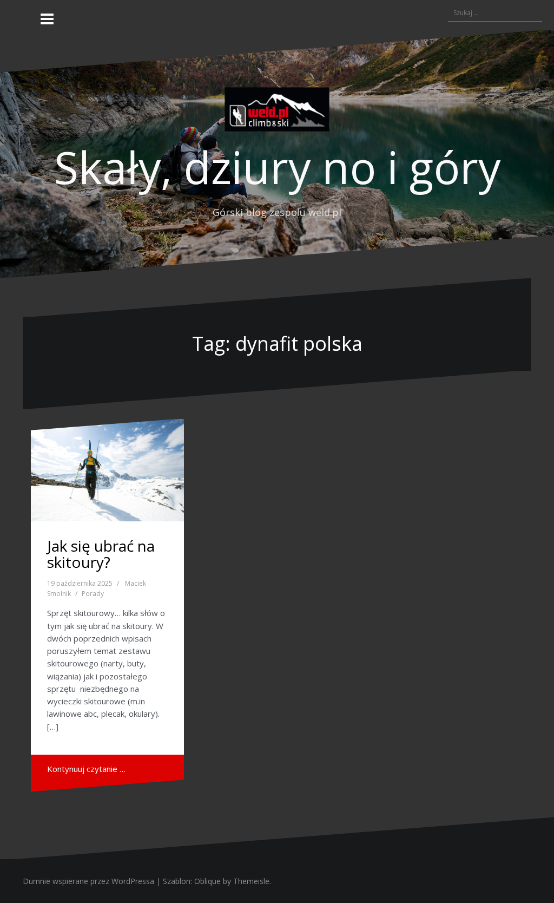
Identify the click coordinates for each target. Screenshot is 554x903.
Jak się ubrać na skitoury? (101, 554)
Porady (93, 593)
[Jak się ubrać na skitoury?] (107, 470)
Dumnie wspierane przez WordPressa (88, 881)
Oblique (207, 881)
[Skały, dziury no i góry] (277, 112)
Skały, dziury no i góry (277, 166)
